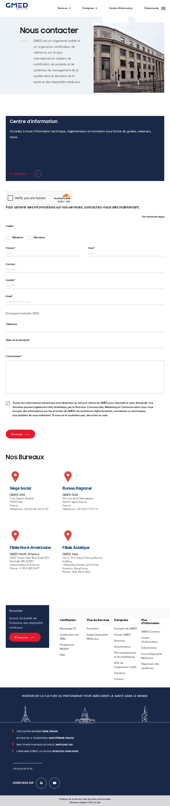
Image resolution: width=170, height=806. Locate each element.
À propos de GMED (125, 628)
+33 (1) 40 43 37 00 (22, 769)
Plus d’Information (150, 621)
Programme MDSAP (67, 646)
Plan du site (94, 802)
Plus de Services (98, 620)
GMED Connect (150, 631)
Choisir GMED (122, 634)
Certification (68, 620)
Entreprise (121, 620)
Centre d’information (149, 639)
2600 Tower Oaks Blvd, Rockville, (44, 744)
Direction (119, 640)
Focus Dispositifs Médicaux (151, 656)
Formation (93, 628)
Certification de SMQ (69, 636)
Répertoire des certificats (150, 665)
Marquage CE (68, 628)
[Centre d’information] (85, 148)
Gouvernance (122, 646)
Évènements (148, 647)
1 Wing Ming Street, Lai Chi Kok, (47, 751)
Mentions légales (78, 802)
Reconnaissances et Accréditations (125, 654)
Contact (119, 679)
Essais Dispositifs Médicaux (97, 636)
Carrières (119, 673)
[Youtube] (54, 783)
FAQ (62, 654)
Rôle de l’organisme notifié (125, 664)
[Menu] (163, 8)
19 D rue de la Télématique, (45, 738)
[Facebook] (41, 783)
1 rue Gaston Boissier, (37, 731)
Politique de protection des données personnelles (85, 799)
